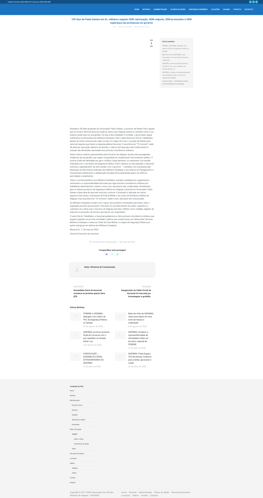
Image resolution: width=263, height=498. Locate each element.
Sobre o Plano (79, 439)
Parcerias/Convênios (77, 453)
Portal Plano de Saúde (81, 444)
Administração (75, 400)
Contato (72, 478)
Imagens (75, 468)
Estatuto (75, 415)
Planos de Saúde (75, 429)
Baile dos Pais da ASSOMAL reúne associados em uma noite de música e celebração (141, 318)
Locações (73, 458)
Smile (74, 449)
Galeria (72, 463)
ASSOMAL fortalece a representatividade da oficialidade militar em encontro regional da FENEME (138, 338)
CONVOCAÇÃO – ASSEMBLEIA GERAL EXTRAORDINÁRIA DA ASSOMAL (93, 358)
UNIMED (74, 434)
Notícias (72, 395)
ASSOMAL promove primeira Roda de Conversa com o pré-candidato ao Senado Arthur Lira (96, 337)
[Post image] (75, 316)
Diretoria (75, 410)
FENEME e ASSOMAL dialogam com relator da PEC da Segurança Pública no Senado (95, 318)
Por (103, 242)
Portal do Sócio (77, 405)
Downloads (75, 424)
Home (72, 391)
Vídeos (74, 473)
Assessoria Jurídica (78, 420)
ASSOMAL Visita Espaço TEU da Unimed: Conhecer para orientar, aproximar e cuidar (140, 358)
